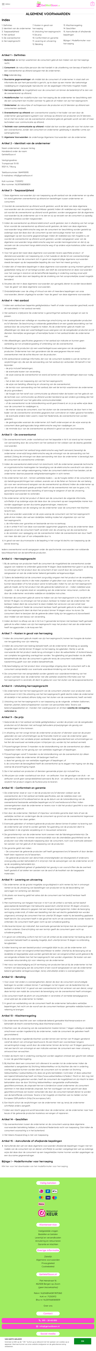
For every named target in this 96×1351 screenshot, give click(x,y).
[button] (6, 4)
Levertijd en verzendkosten (48, 1237)
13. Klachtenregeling (72, 25)
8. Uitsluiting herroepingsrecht (47, 31)
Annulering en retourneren (48, 1241)
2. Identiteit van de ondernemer (16, 28)
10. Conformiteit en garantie (45, 38)
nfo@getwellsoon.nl (14, 607)
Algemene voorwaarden (48, 1259)
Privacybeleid (48, 1263)
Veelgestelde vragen (48, 1231)
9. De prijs (37, 34)
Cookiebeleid (48, 1266)
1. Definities (7, 25)
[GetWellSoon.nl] (48, 4)
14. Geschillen (69, 28)
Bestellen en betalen (48, 1234)
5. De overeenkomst (11, 38)
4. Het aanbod (8, 34)
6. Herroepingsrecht (11, 41)
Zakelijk (48, 1256)
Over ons (48, 1305)
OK (82, 1341)
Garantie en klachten (48, 1244)
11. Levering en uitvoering (44, 41)
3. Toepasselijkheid (10, 31)
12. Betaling (38, 44)
